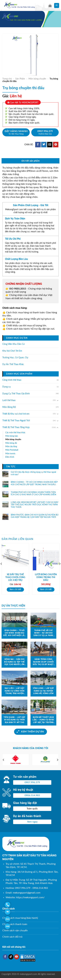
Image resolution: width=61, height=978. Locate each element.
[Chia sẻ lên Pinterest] (55, 144)
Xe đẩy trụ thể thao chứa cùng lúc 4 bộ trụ (15, 577)
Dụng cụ (6, 387)
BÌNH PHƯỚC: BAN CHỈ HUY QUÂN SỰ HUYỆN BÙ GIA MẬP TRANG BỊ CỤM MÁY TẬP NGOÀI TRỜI (34, 516)
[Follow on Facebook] (5, 957)
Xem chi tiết (15, 589)
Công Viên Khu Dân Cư (13, 344)
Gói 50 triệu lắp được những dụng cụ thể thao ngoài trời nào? (33, 473)
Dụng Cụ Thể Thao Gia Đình (16, 394)
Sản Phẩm (20, 79)
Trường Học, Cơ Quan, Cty (15, 358)
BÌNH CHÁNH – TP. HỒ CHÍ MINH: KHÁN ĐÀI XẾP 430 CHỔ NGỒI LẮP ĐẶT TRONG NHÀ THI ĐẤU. (34, 483)
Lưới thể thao (8, 400)
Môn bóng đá (11, 443)
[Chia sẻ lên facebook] (38, 144)
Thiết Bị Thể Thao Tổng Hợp (16, 427)
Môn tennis (10, 454)
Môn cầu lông (11, 446)
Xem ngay (32, 821)
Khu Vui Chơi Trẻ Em (12, 351)
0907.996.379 (45, 132)
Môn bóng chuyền (37, 79)
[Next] (57, 760)
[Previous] (3, 760)
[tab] (30, 160)
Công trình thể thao (11, 380)
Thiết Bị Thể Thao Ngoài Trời (16, 421)
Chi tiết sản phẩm (30, 161)
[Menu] (56, 5)
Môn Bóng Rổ (9, 407)
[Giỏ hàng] (50, 5)
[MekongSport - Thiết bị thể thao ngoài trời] (23, 5)
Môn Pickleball (11, 450)
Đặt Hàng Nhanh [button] (16, 132)
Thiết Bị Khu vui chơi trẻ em (15, 414)
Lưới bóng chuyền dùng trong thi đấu (46, 577)
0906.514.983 (32, 795)
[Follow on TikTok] (10, 957)
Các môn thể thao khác (15, 433)
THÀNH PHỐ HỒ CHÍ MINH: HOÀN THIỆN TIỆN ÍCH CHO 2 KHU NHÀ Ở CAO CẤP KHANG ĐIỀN (33, 493)
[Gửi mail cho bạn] (50, 144)
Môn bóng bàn (11, 436)
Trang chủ (7, 79)
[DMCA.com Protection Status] (28, 958)
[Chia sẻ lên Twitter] (44, 144)
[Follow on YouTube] (16, 957)
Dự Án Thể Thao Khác (13, 364)
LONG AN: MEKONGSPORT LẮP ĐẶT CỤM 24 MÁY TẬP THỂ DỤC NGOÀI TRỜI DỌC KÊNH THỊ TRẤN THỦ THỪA (34, 504)
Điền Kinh (9, 457)
